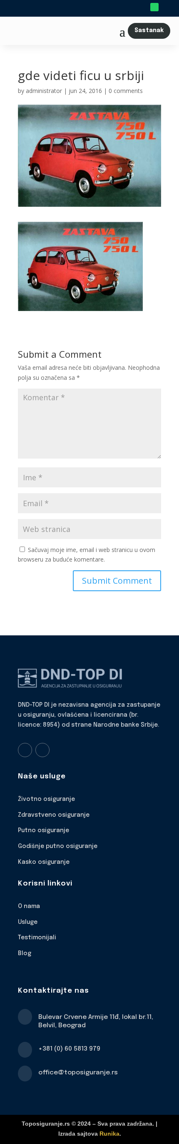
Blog (24, 953)
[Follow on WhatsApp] (154, 7)
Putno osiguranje (43, 830)
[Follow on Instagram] (42, 750)
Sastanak (149, 30)
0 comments (126, 91)
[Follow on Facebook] (25, 750)
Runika (109, 1133)
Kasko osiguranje (44, 862)
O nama (29, 906)
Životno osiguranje (46, 799)
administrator (44, 91)
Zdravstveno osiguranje (54, 815)
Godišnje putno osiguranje (57, 846)
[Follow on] (166, 7)
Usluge (27, 922)
